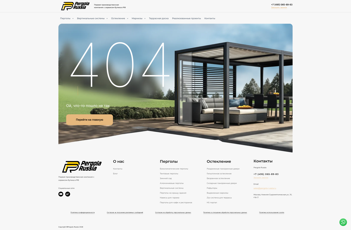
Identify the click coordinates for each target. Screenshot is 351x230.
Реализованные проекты (186, 18)
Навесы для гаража (169, 197)
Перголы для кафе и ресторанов (176, 202)
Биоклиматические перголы (174, 168)
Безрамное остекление (218, 178)
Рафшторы (212, 188)
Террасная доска (159, 18)
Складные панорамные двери (222, 183)
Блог (115, 173)
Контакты (209, 18)
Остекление (118, 18)
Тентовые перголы (169, 173)
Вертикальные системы (91, 18)
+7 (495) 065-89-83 (281, 4)
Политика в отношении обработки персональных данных (225, 212)
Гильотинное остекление (219, 173)
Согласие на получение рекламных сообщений (125, 212)
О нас (118, 161)
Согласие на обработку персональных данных (173, 212)
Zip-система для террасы (219, 197)
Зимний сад (166, 178)
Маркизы (137, 18)
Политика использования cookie (271, 212)
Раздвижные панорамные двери (223, 168)
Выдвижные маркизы (217, 193)
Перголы (65, 18)
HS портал (212, 202)
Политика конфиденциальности (83, 212)
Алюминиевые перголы (172, 183)
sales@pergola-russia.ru (265, 188)
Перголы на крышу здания (173, 193)
